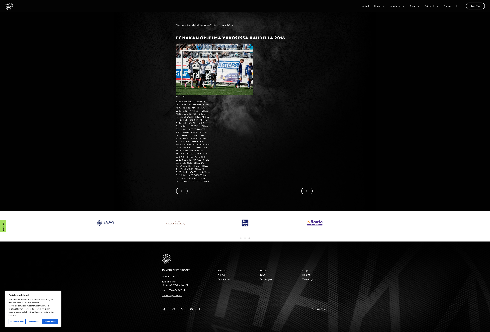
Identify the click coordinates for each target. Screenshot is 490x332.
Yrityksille (430, 6)
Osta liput (3, 226)
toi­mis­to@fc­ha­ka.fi (172, 295)
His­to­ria (222, 270)
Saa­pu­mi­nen (224, 279)
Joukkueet (395, 6)
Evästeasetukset (17, 321)
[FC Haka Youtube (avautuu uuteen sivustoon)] (191, 309)
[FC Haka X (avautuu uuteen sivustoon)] (182, 309)
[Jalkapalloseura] (9, 6)
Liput (305, 275)
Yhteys (447, 6)
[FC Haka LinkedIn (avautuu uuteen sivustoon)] (200, 309)
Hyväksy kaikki (50, 321)
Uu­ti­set (188, 25)
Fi (457, 6)
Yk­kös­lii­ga (307, 279)
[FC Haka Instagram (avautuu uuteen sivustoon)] (174, 309)
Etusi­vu (179, 25)
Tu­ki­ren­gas (266, 279)
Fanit (262, 275)
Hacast (263, 270)
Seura (413, 6)
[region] (33, 309)
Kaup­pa (306, 270)
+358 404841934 (176, 290)
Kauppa (475, 6)
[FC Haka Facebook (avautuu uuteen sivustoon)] (165, 309)
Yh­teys (221, 275)
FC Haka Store (319, 309)
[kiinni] (58, 293)
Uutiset (365, 6)
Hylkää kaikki (34, 321)
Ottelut (377, 6)
